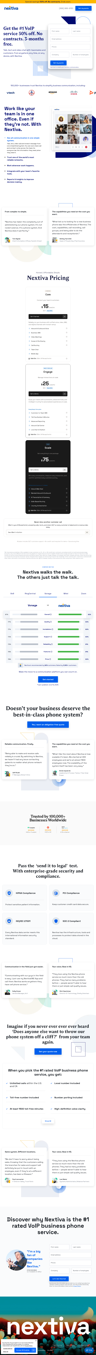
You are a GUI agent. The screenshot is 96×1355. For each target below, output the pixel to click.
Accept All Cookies (22, 1350)
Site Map (50, 1350)
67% (6, 614)
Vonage (48, 593)
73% (9, 637)
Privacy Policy (77, 1286)
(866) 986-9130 (66, 8)
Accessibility (41, 1350)
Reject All (5, 1351)
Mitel (66, 593)
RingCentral (30, 593)
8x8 (12, 593)
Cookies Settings (7, 1348)
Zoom (83, 593)
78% (9, 659)
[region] (19, 1346)
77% (9, 622)
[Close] (36, 1341)
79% (9, 652)
